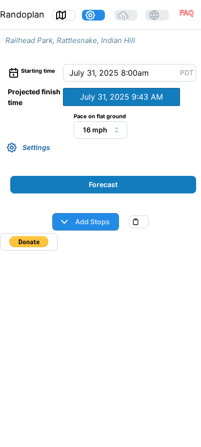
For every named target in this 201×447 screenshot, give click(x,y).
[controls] (93, 15)
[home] (64, 15)
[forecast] (126, 15)
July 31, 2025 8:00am (109, 73)
